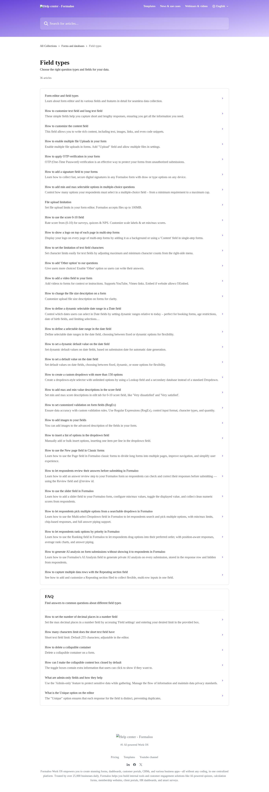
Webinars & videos (196, 6)
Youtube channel (149, 757)
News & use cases (170, 6)
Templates (149, 6)
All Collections (48, 46)
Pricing (115, 757)
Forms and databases (72, 46)
